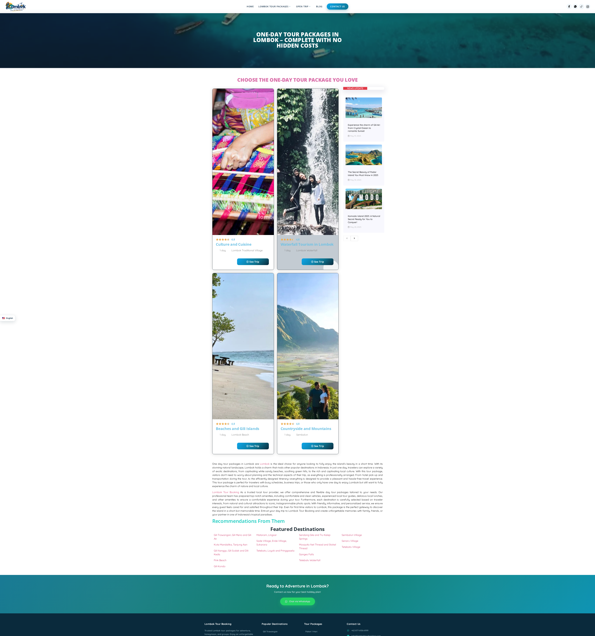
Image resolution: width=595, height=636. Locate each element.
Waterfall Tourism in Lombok (307, 244)
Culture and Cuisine (233, 244)
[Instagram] (587, 6)
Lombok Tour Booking (225, 492)
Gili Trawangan (270, 631)
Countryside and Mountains (306, 428)
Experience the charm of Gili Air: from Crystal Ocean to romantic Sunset (364, 128)
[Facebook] (569, 6)
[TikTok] (581, 6)
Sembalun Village (352, 534)
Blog (319, 6)
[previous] (347, 238)
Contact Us (337, 6)
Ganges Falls (307, 554)
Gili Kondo (219, 566)
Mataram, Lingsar (266, 534)
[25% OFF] (221, 104)
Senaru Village (350, 540)
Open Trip (302, 6)
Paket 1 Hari (311, 631)
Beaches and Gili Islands (237, 428)
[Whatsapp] (575, 6)
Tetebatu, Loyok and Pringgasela (275, 550)
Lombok (265, 463)
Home (250, 6)
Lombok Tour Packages (273, 6)
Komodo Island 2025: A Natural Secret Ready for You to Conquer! (364, 219)
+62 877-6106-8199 (359, 630)
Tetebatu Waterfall (309, 560)
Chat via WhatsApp (299, 601)
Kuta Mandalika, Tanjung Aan (230, 544)
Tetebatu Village (351, 546)
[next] (354, 238)
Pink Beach (220, 560)
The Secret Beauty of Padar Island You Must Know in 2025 (363, 174)
